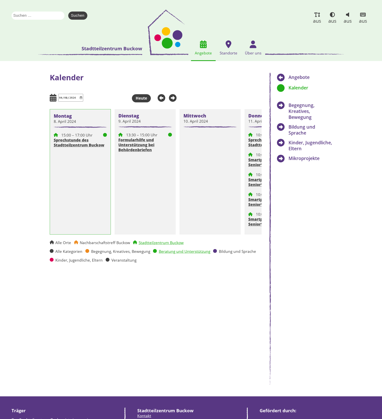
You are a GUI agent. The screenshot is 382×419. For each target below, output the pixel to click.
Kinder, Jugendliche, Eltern (79, 260)
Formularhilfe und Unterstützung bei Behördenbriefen (136, 144)
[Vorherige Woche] (160, 97)
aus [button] (317, 20)
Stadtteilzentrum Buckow (161, 242)
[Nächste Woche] (174, 97)
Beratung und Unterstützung (184, 251)
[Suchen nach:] (40, 16)
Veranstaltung (123, 260)
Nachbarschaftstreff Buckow (105, 242)
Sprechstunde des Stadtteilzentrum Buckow (79, 142)
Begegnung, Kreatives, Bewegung (120, 251)
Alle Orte (63, 242)
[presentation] (166, 32)
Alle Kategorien (68, 251)
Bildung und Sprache (237, 251)
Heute (141, 98)
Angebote (299, 77)
